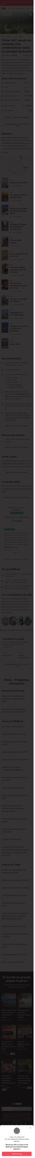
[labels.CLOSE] (30, 1128)
